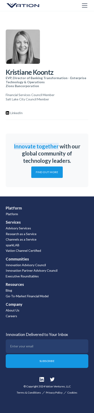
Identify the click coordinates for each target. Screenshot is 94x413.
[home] (28, 5)
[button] (83, 5)
